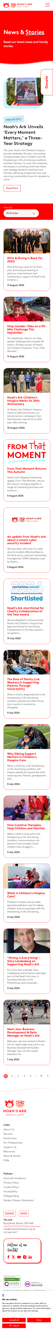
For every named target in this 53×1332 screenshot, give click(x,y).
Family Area (10, 1138)
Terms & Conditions (15, 1178)
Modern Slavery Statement (19, 1200)
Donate (9, 1214)
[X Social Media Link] (13, 1257)
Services (8, 1134)
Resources (9, 1151)
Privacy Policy (11, 1183)
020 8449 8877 (10, 1232)
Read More (12, 188)
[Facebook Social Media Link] (8, 1257)
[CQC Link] (12, 1281)
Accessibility (10, 1191)
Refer (23, 1214)
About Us (9, 1129)
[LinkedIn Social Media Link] (30, 1257)
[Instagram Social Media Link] (24, 1257)
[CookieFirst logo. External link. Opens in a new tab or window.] (3, 1295)
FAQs (6, 1160)
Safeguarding (11, 1196)
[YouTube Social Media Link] (19, 1257)
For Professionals (13, 1143)
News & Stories (12, 1156)
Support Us (10, 1147)
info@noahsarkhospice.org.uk (19, 1229)
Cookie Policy (11, 1187)
